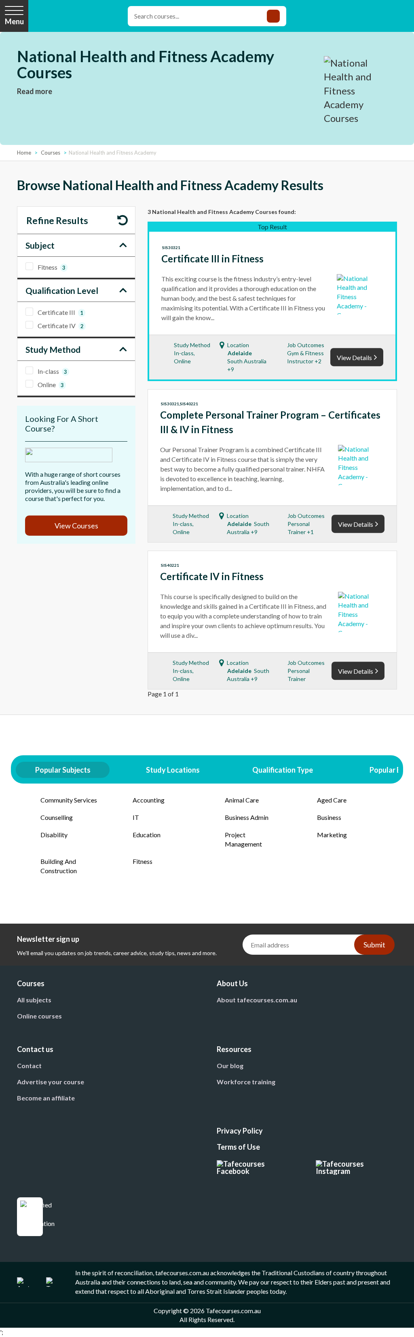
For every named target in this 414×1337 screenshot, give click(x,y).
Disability (54, 834)
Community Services (68, 800)
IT (136, 817)
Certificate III (60, 312)
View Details (354, 357)
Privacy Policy (240, 1130)
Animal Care (242, 800)
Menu (14, 21)
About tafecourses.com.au (257, 1000)
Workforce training (246, 1082)
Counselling (56, 817)
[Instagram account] (356, 1167)
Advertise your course (50, 1082)
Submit (374, 944)
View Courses (76, 525)
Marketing (332, 834)
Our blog (230, 1065)
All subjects (34, 1000)
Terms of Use (238, 1146)
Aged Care (331, 800)
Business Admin (246, 817)
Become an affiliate (46, 1098)
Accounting (149, 800)
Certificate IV (60, 325)
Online (50, 384)
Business (329, 817)
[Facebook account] (256, 1167)
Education (147, 834)
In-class (52, 371)
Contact (29, 1065)
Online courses (39, 1016)
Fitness (51, 267)
